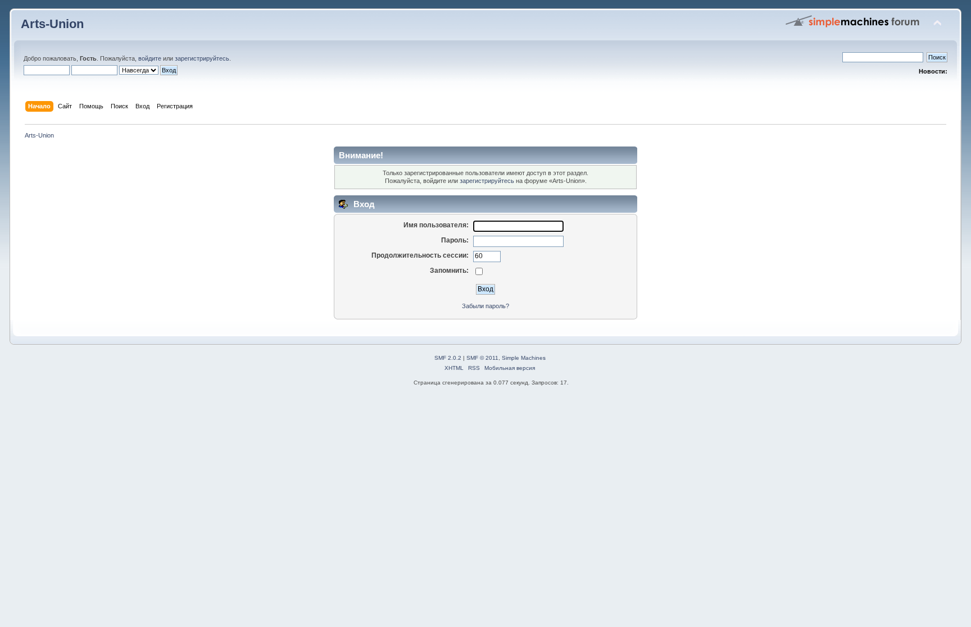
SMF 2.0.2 (447, 358)
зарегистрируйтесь (202, 58)
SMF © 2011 (482, 358)
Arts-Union (52, 24)
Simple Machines (524, 358)
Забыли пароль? (485, 306)
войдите (149, 58)
